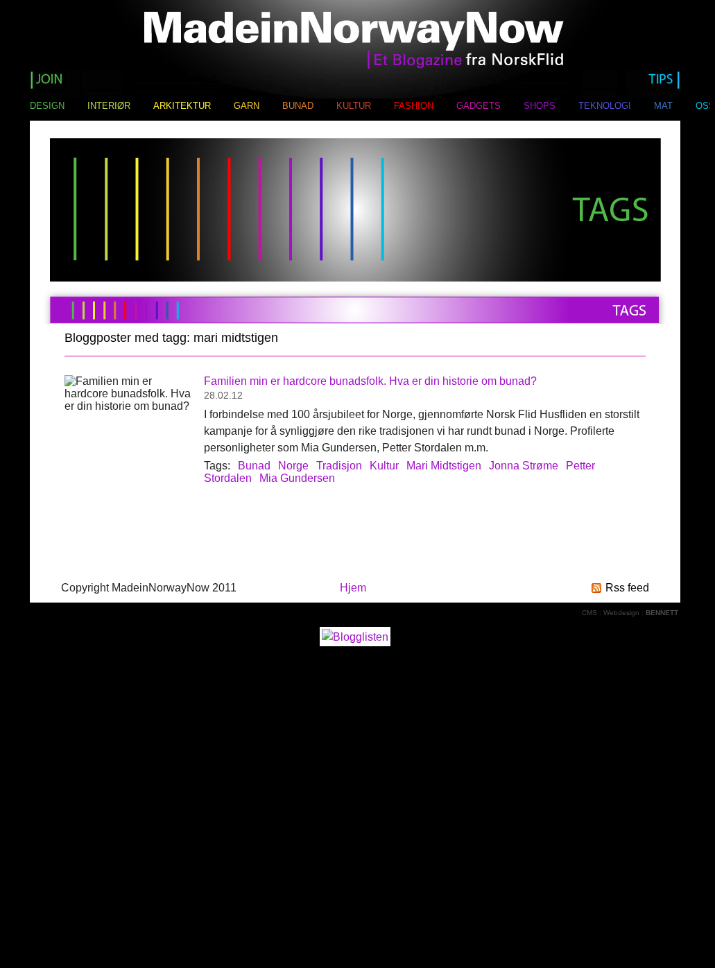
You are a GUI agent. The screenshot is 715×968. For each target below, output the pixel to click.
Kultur (384, 466)
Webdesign (621, 612)
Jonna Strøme (523, 466)
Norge (293, 466)
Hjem (353, 588)
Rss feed (627, 588)
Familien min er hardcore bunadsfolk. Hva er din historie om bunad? (370, 381)
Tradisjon (339, 466)
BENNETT (662, 612)
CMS (589, 612)
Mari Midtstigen (443, 466)
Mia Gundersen (297, 478)
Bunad (254, 466)
